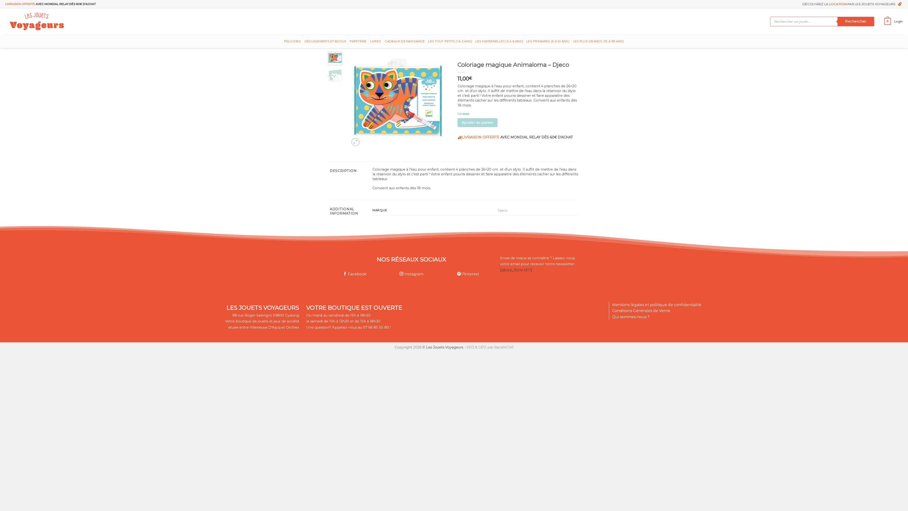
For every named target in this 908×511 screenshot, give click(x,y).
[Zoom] (355, 142)
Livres (375, 41)
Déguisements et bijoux (325, 41)
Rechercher (855, 21)
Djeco (502, 210)
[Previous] (358, 99)
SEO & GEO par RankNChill (490, 347)
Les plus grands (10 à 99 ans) (598, 41)
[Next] (438, 99)
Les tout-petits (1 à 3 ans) (450, 41)
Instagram (413, 274)
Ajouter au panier (477, 122)
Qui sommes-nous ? (631, 317)
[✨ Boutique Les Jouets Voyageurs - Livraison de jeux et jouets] (60, 21)
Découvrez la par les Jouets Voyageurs (850, 4)
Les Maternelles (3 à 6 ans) (499, 41)
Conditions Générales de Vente (641, 310)
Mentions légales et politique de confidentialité (656, 305)
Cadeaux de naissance (405, 41)
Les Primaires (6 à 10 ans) (547, 41)
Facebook (357, 274)
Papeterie (358, 41)
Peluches (292, 41)
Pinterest (470, 274)
